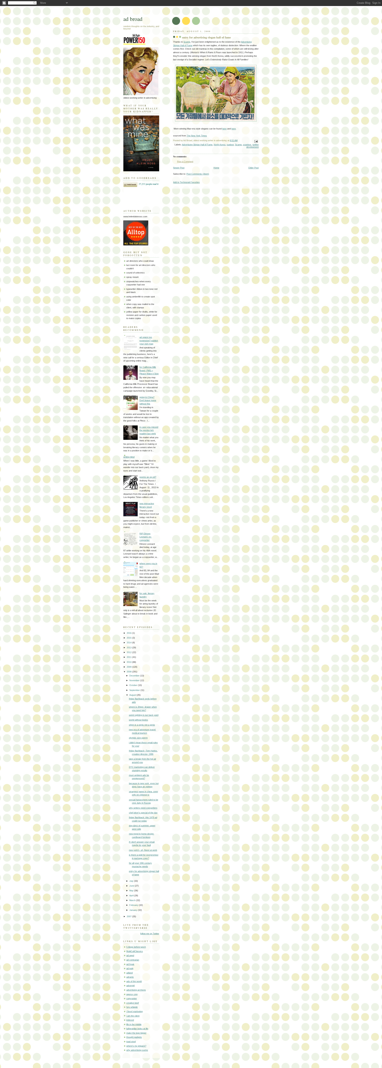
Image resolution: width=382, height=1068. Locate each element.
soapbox (247, 144)
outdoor (230, 144)
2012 (129, 652)
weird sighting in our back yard (143, 715)
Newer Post (178, 168)
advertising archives (136, 990)
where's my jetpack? (136, 1046)
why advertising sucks (137, 1050)
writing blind (128, 457)
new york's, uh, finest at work (143, 850)
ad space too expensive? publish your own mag (148, 340)
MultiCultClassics (134, 951)
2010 (129, 662)
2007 (129, 916)
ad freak (130, 964)
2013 (129, 647)
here (224, 128)
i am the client (132, 1016)
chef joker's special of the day (143, 812)
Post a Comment (185, 161)
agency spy (132, 994)
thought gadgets (134, 1037)
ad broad (132, 19)
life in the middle (133, 1024)
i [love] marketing (134, 1011)
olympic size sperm (138, 738)
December (134, 675)
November (134, 680)
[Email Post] (255, 141)
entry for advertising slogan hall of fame (206, 37)
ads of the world (134, 981)
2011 (129, 657)
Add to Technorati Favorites (186, 182)
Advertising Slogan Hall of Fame (197, 144)
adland (129, 973)
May (131, 890)
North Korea (219, 144)
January (133, 910)
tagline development (252, 145)
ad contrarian (132, 960)
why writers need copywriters (143, 808)
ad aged (130, 955)
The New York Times (197, 135)
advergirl (130, 985)
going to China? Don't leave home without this (147, 400)
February (134, 905)
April (131, 895)
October (133, 685)
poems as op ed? (147, 477)
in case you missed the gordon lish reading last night (148, 430)
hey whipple (132, 1007)
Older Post (253, 168)
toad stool (131, 1041)
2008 (129, 671)
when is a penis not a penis (142, 725)
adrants (130, 977)
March (132, 900)
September (134, 690)
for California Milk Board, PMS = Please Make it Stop (149, 370)
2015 (129, 638)
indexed (130, 1020)
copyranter (131, 998)
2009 (129, 667)
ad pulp (129, 968)
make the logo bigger (136, 1033)
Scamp (186, 42)
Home (216, 168)
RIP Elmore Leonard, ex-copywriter (145, 536)
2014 (129, 642)
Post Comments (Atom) (197, 174)
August (133, 695)
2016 (129, 633)
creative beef (132, 1003)
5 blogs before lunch (136, 947)
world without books (138, 720)
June (132, 886)
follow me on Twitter (149, 933)
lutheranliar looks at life (137, 1028)
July (131, 881)
